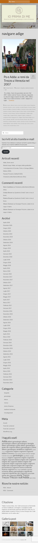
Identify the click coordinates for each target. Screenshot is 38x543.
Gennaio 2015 (7, 377)
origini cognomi (29, 464)
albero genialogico (9, 449)
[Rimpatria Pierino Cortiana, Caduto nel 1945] (14, 529)
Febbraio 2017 (7, 305)
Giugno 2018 (7, 262)
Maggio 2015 (7, 365)
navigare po (28, 115)
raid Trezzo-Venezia (19, 119)
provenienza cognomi (10, 467)
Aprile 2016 (6, 334)
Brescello (5, 107)
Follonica (14, 111)
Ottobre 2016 (7, 317)
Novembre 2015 (8, 348)
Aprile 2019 (6, 251)
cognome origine (12, 451)
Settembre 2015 (8, 354)
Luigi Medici (26, 455)
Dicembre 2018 (7, 257)
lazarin (25, 111)
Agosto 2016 (7, 322)
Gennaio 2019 (7, 254)
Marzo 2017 (6, 302)
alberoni (12, 105)
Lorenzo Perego (11, 113)
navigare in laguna (21, 115)
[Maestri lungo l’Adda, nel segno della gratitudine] (14, 524)
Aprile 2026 (6, 222)
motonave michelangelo (20, 113)
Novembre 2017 (8, 279)
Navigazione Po (15, 117)
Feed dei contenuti (8, 426)
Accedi (5, 423)
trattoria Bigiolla (6, 123)
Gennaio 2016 (7, 342)
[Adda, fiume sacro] (6, 524)
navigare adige (6, 115)
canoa (13, 107)
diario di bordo (32, 109)
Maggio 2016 (7, 331)
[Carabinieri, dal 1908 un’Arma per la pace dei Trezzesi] (29, 534)
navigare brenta (13, 115)
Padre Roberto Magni (27, 117)
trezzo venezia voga (22, 123)
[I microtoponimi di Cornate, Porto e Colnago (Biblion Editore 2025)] (21, 524)
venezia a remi (6, 125)
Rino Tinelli (30, 119)
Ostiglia (20, 117)
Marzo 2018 (6, 271)
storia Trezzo (23, 475)
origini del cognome (25, 465)
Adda (4, 441)
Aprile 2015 (6, 368)
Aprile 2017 (6, 299)
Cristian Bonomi (9, 88)
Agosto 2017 (7, 288)
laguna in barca (19, 111)
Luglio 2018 (6, 259)
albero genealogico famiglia (23, 443)
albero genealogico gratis (11, 445)
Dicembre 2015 (7, 345)
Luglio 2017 (6, 291)
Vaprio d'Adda (32, 478)
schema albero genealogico (13, 471)
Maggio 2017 (7, 297)
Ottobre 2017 (7, 282)
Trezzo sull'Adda (13, 123)
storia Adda (30, 473)
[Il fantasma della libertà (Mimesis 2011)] (6, 529)
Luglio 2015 (6, 359)
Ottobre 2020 (7, 231)
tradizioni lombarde (29, 88)
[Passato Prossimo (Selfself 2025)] (29, 524)
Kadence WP (23, 539)
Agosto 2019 (7, 245)
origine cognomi (27, 458)
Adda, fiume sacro (8, 162)
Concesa (30, 107)
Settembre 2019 (8, 242)
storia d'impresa (8, 406)
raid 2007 (13, 119)
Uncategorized (8, 412)
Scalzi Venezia (32, 121)
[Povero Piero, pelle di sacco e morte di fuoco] (6, 534)
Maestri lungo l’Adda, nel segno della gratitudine (17, 165)
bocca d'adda (23, 105)
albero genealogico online (26, 447)
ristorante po (6, 121)
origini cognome (16, 464)
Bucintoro (10, 107)
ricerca (6, 403)
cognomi (22, 451)
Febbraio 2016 (7, 339)
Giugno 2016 (7, 328)
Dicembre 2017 (7, 277)
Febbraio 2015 (7, 374)
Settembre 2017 (8, 285)
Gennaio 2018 (7, 274)
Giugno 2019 (7, 248)
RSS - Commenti (8, 490)
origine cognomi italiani (11, 460)
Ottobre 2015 (7, 351)
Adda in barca (7, 105)
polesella (8, 119)
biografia (23, 88)
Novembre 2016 (8, 314)
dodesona (5, 111)
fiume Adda (10, 455)
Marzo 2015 (6, 371)
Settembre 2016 (8, 319)
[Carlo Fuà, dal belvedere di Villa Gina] (21, 529)
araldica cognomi (24, 449)
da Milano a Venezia (11, 109)
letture (6, 399)
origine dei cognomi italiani (12, 462)
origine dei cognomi (28, 460)
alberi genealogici (15, 442)
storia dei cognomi (9, 475)
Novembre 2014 (8, 382)
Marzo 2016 (6, 337)
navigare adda (29, 113)
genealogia (7, 396)
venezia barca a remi (14, 125)
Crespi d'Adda (17, 453)
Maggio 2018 (7, 265)
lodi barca (5, 113)
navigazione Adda (7, 117)
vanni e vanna (30, 123)
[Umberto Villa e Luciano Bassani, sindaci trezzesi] (21, 534)
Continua (11, 100)
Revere (25, 119)
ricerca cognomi (8, 469)
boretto (28, 105)
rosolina (18, 121)
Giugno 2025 (7, 228)
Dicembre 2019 (7, 234)
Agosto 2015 (7, 357)
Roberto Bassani (12, 121)
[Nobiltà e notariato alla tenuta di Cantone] (14, 534)
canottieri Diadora (23, 107)
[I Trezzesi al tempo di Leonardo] (29, 529)
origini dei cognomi (9, 465)
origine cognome (14, 458)
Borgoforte (33, 105)
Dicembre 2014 (7, 379)
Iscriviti (6, 151)
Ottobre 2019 (7, 239)
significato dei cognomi (18, 473)
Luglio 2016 (6, 325)
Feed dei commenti (8, 428)
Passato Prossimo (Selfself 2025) (13, 174)
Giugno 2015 (7, 362)
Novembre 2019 (8, 237)
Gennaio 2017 (7, 308)
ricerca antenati (25, 467)
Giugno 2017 (7, 294)
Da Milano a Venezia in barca (22, 109)
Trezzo (5, 477)
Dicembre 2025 (7, 225)
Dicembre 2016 (7, 311)
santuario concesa (25, 121)
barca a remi (17, 105)
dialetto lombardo (26, 453)
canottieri (17, 107)
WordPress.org (7, 431)
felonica (10, 111)
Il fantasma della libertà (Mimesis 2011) (14, 176)
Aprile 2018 (6, 268)
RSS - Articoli (7, 487)
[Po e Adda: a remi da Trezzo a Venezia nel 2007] (19, 56)
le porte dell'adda (30, 111)
